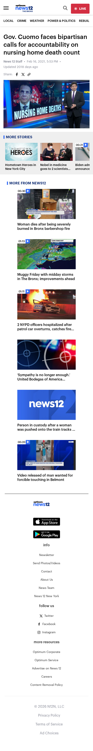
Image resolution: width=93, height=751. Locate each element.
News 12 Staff (12, 61)
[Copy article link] (29, 74)
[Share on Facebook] (17, 74)
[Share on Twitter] (23, 74)
